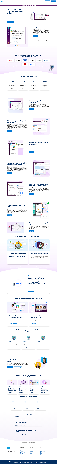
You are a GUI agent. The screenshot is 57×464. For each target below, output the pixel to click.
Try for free (13, 408)
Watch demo (35, 36)
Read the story (30, 290)
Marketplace (22, 208)
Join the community (17, 367)
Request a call (26, 408)
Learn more (35, 5)
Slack (19, 208)
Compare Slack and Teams (13, 323)
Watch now (38, 408)
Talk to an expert (34, 323)
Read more (10, 392)
